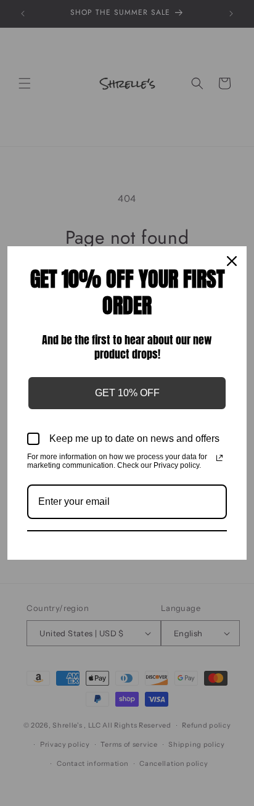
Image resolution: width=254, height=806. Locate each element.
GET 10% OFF (127, 393)
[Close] (232, 261)
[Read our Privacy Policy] (219, 458)
